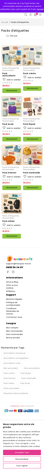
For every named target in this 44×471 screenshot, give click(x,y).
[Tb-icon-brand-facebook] (7, 271)
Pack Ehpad (29, 124)
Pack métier (8, 221)
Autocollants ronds (12, 363)
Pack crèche (29, 73)
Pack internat (9, 172)
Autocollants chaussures (15, 353)
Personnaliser (22, 459)
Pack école (8, 124)
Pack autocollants (9, 74)
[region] (22, 445)
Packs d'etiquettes (10, 68)
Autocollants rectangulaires (16, 358)
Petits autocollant (12, 388)
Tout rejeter (22, 465)
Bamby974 (30, 406)
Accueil (4, 22)
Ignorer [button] (40, 9)
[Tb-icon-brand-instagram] (13, 271)
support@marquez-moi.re (18, 263)
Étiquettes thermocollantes (16, 393)
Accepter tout (22, 452)
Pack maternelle (31, 172)
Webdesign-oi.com (17, 406)
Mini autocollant (11, 368)
